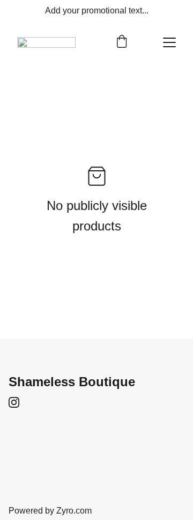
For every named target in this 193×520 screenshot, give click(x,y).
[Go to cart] (122, 42)
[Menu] (169, 42)
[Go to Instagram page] (14, 402)
